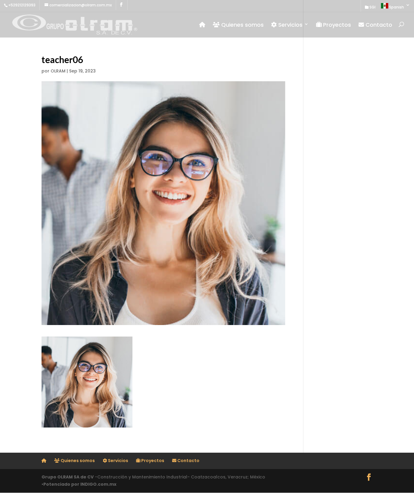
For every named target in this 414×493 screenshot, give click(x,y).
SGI (372, 7)
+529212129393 (21, 5)
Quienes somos (242, 25)
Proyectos (336, 25)
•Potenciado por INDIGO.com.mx (79, 484)
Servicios (289, 25)
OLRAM (58, 71)
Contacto (378, 25)
